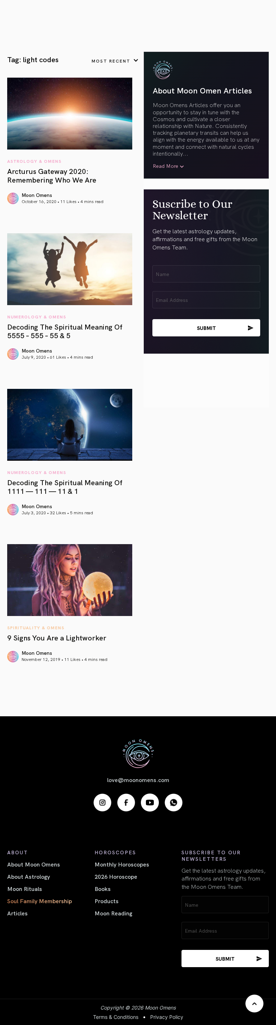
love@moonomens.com (138, 779)
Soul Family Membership (39, 901)
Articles (17, 913)
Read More (165, 165)
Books (103, 888)
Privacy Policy (166, 1017)
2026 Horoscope (116, 876)
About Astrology (28, 876)
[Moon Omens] (138, 753)
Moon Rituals (24, 888)
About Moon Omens (33, 864)
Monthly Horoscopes (122, 864)
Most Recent (111, 61)
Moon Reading (113, 913)
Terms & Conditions (115, 1017)
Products (107, 901)
